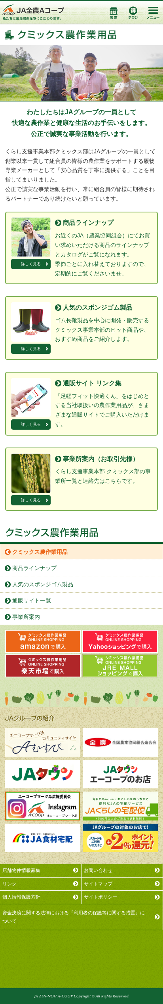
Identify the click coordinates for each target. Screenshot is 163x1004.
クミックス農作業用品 (40, 552)
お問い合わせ (98, 870)
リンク (9, 884)
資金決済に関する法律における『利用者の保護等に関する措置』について (73, 917)
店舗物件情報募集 (21, 870)
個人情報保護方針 (21, 897)
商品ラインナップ (34, 568)
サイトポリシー (100, 897)
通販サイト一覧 (31, 600)
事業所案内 (26, 617)
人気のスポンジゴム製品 (42, 584)
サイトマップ (98, 884)
